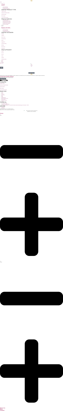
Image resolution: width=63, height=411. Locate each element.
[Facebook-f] (3, 80)
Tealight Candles (2, 83)
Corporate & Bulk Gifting (6, 76)
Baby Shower (3, 46)
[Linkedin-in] (7, 80)
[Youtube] (1, 80)
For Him (2, 52)
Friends (2, 51)
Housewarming (3, 38)
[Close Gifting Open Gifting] (2, 26)
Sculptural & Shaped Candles (5, 12)
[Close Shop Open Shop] (3, 3)
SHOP (3, 5)
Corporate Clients (3, 59)
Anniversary (3, 48)
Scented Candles (3, 14)
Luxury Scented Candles (4, 17)
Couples (2, 57)
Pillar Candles (2, 88)
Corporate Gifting (3, 43)
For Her (2, 54)
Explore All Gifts (5, 27)
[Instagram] (5, 80)
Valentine (2, 35)
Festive (2, 40)
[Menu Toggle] (0, 2)
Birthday (2, 45)
